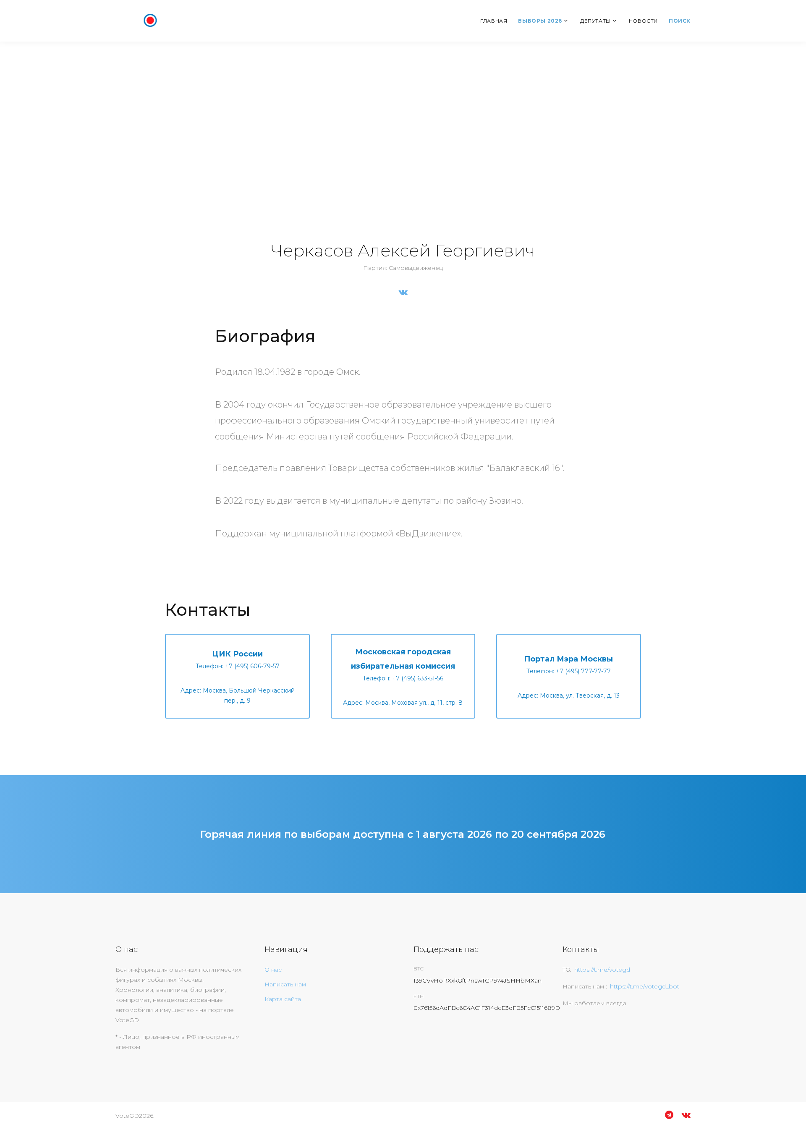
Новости (643, 21)
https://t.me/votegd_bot (644, 986)
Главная (493, 21)
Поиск (680, 21)
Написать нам (285, 984)
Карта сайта (282, 999)
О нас (273, 969)
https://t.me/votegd (602, 969)
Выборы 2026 (540, 21)
